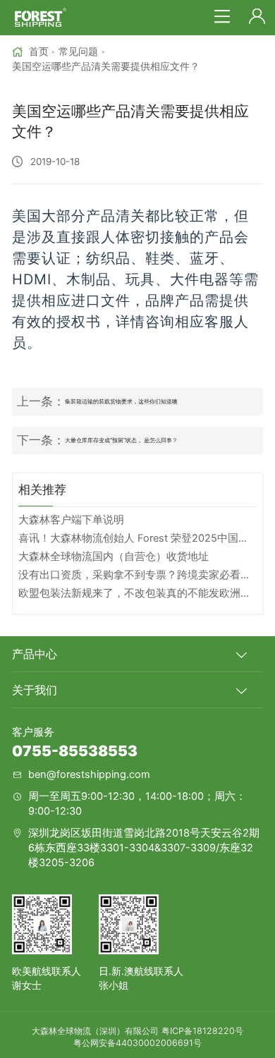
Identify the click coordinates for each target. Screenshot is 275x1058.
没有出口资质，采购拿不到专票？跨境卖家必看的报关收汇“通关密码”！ (137, 574)
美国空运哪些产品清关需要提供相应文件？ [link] (106, 66)
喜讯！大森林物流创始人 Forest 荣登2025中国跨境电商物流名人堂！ (137, 538)
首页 (39, 51)
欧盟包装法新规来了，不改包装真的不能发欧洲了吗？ (137, 593)
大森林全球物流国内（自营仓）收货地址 (113, 556)
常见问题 (78, 51)
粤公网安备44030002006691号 (137, 1043)
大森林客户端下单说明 (71, 519)
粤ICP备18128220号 (202, 1031)
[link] (30, 51)
